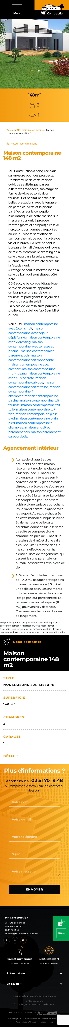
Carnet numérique (19, 958)
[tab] (32, 71)
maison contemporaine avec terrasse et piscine (31, 346)
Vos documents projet (20, 963)
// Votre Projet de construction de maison (35, 1004)
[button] (17, 9)
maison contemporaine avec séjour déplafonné (28, 333)
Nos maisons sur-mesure (30, 130)
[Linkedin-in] (15, 940)
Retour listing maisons (24, 143)
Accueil (11, 130)
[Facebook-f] (6, 940)
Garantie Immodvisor (49, 963)
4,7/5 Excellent (49, 958)
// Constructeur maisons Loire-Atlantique (34, 996)
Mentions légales (45, 1022)
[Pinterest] (23, 940)
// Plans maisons (34, 1001)
